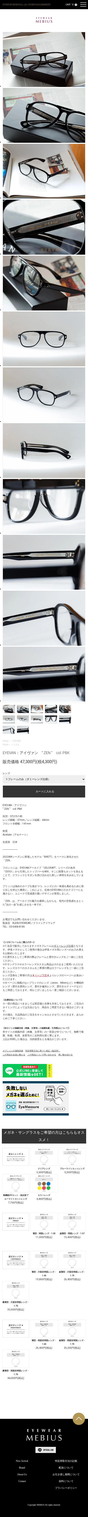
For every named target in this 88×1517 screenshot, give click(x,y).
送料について (66, 1481)
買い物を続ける (65, 1055)
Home (5, 741)
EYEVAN (17, 741)
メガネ (16, 744)
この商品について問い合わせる (41, 1055)
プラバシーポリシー (66, 1488)
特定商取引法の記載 (66, 1461)
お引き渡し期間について (66, 1474)
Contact (22, 1481)
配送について (66, 1467)
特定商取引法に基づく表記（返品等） (42, 1051)
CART (71, 4)
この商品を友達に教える (14, 1055)
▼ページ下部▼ (40, 975)
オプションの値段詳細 (13, 1051)
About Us (22, 1474)
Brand (22, 1467)
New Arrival (22, 1461)
